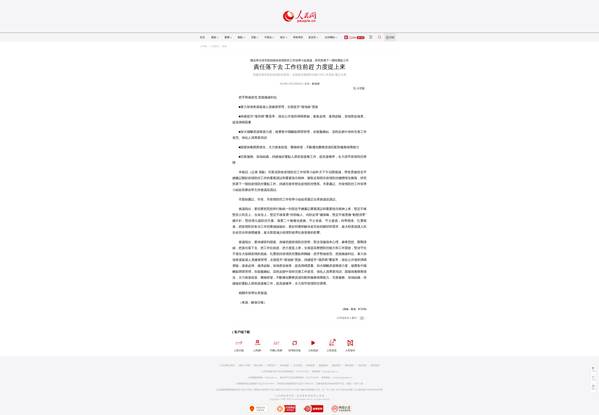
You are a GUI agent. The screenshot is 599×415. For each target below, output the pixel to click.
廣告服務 (284, 365)
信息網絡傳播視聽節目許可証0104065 (235, 390)
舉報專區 (298, 37)
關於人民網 (244, 365)
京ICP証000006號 (344, 390)
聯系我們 (375, 365)
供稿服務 (310, 365)
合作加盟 (297, 365)
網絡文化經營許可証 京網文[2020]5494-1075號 (276, 390)
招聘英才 (271, 365)
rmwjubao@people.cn (342, 377)
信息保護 (362, 365)
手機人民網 (276, 350)
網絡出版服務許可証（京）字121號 (317, 390)
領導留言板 (294, 350)
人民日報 (239, 350)
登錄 (392, 37)
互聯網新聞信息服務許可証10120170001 (255, 383)
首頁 (202, 37)
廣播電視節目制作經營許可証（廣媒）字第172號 (339, 383)
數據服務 (323, 365)
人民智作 (350, 350)
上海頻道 (214, 46)
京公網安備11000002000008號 (368, 390)
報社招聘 (258, 365)
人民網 (203, 46)
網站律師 (349, 365)
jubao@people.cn (330, 371)
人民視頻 (313, 350)
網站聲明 (336, 365)
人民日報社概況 (227, 365)
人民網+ (257, 350)
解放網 (315, 83)
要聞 (224, 46)
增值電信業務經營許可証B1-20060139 (295, 383)
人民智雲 (332, 350)
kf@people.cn (271, 377)
